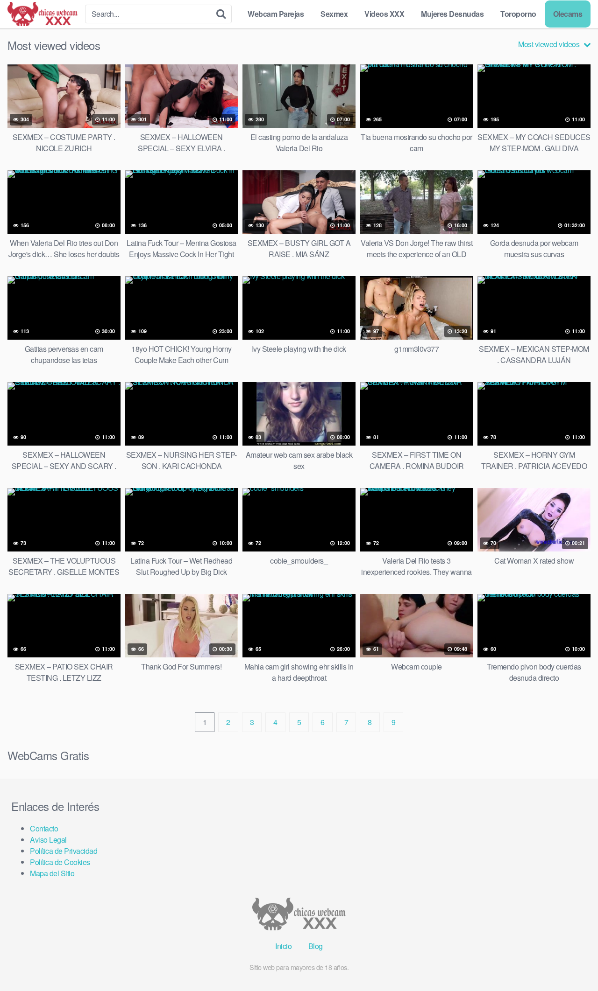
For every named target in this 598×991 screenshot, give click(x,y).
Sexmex (334, 13)
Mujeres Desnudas (452, 13)
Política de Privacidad (63, 850)
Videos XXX (384, 13)
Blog (315, 946)
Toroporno (518, 13)
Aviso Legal (48, 839)
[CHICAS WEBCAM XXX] (42, 14)
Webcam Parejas (276, 13)
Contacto (44, 828)
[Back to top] (572, 961)
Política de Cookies (60, 862)
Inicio (283, 946)
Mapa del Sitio (52, 873)
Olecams (568, 13)
